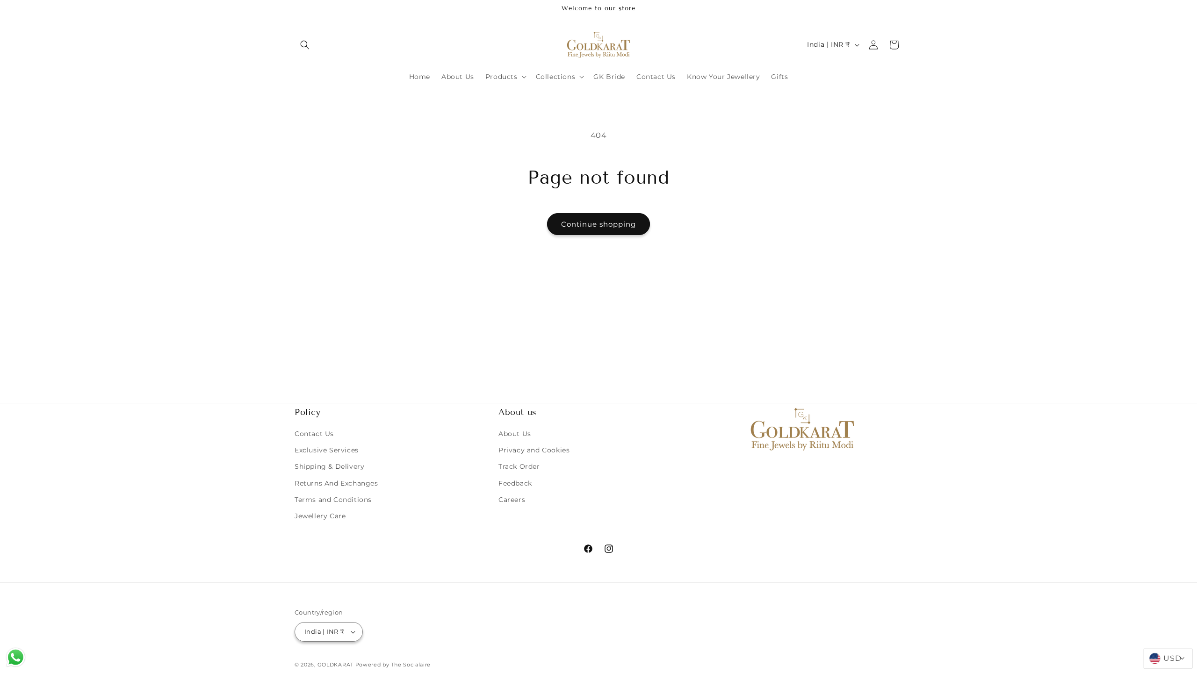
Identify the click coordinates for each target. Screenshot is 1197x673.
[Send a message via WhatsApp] (16, 657)
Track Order (519, 466)
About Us (514, 434)
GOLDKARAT (335, 664)
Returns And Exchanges (336, 483)
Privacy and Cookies (534, 450)
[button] (305, 45)
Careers (511, 499)
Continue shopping (598, 224)
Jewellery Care (320, 516)
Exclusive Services (327, 450)
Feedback (515, 483)
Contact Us (314, 434)
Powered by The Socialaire (393, 664)
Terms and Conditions (333, 499)
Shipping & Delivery (329, 466)
